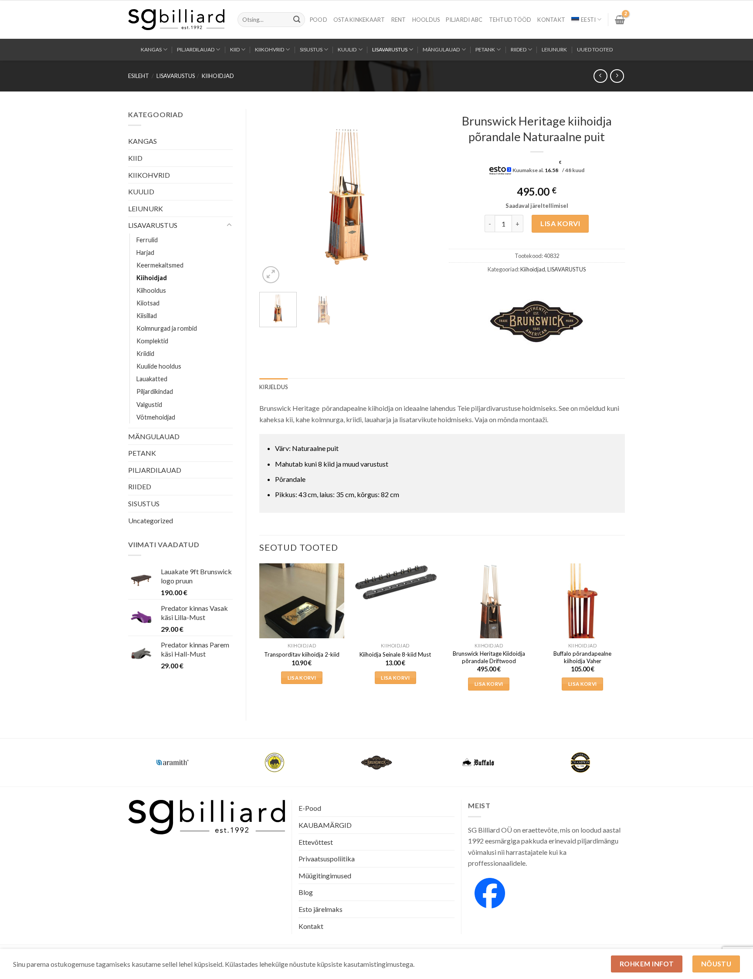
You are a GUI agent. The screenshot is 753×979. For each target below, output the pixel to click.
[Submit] (296, 19)
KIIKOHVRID (269, 49)
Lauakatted (151, 379)
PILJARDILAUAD (195, 49)
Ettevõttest (315, 842)
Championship (172, 757)
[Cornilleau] (274, 762)
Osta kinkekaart (359, 19)
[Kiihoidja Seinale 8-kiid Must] (395, 582)
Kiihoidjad (218, 75)
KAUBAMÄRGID (325, 825)
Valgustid (149, 404)
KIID (235, 49)
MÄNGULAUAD (441, 49)
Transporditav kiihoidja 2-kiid (301, 654)
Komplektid (152, 341)
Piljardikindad (154, 391)
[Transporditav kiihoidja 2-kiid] (301, 620)
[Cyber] (478, 762)
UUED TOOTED (595, 49)
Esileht (138, 75)
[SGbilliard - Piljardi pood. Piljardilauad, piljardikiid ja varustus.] (176, 19)
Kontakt (551, 19)
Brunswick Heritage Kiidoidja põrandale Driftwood (489, 657)
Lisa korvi (560, 223)
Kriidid (145, 353)
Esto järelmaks (320, 909)
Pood (318, 19)
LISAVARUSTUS (389, 49)
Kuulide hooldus (158, 366)
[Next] (421, 197)
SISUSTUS (311, 49)
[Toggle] (229, 225)
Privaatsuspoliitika (326, 858)
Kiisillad (146, 315)
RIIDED (518, 49)
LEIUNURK (554, 49)
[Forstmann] (580, 762)
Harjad (145, 252)
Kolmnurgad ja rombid (166, 328)
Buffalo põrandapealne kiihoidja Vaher (582, 657)
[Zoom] (270, 274)
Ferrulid (147, 240)
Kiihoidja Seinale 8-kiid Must (395, 654)
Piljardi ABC (464, 19)
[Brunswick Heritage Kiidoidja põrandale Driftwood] (488, 605)
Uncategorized (150, 520)
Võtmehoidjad (155, 417)
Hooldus (426, 19)
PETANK (485, 49)
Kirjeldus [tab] (273, 386)
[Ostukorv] (620, 19)
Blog (305, 892)
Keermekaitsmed (159, 265)
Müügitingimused (324, 875)
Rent (398, 19)
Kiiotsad (147, 303)
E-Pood (309, 808)
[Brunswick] (536, 321)
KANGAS (151, 49)
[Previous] (274, 197)
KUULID (347, 49)
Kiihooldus (151, 290)
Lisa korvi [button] (302, 678)
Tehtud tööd (510, 19)
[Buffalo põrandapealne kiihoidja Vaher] (582, 605)
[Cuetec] (376, 762)
